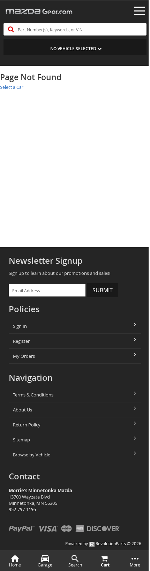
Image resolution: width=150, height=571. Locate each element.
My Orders (24, 356)
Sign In (20, 326)
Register (21, 341)
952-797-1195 (22, 509)
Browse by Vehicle (31, 455)
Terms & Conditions (33, 395)
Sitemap (21, 440)
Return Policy (26, 425)
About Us (22, 410)
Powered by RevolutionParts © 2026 (103, 543)
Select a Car (11, 87)
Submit (102, 290)
